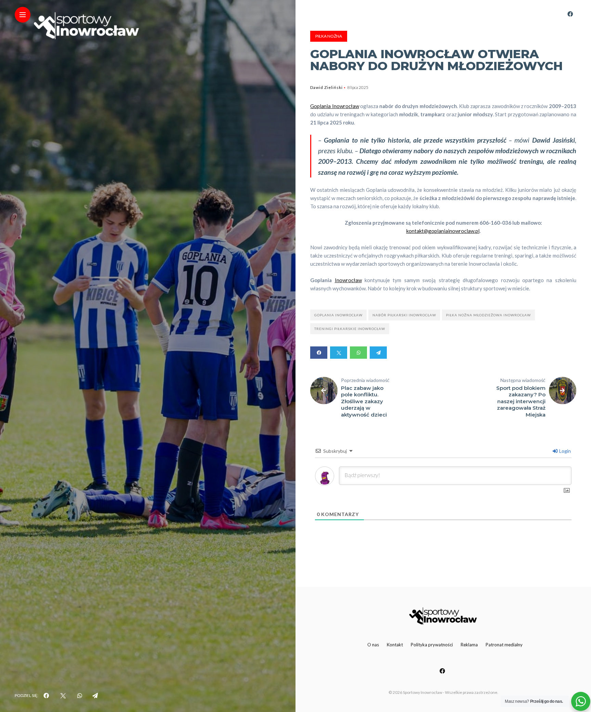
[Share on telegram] (378, 352)
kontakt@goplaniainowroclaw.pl (443, 231)
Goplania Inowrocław (334, 106)
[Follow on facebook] (570, 14)
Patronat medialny (504, 644)
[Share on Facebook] (318, 352)
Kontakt (395, 644)
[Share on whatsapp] (358, 352)
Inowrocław (348, 280)
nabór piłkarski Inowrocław (404, 315)
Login (564, 451)
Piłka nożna (328, 36)
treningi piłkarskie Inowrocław (349, 329)
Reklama (469, 644)
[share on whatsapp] (79, 695)
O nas (373, 644)
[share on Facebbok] (46, 695)
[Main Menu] (22, 15)
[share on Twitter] (63, 695)
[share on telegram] (95, 695)
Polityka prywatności (432, 644)
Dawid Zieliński (326, 87)
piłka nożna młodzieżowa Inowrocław (488, 315)
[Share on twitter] (338, 352)
